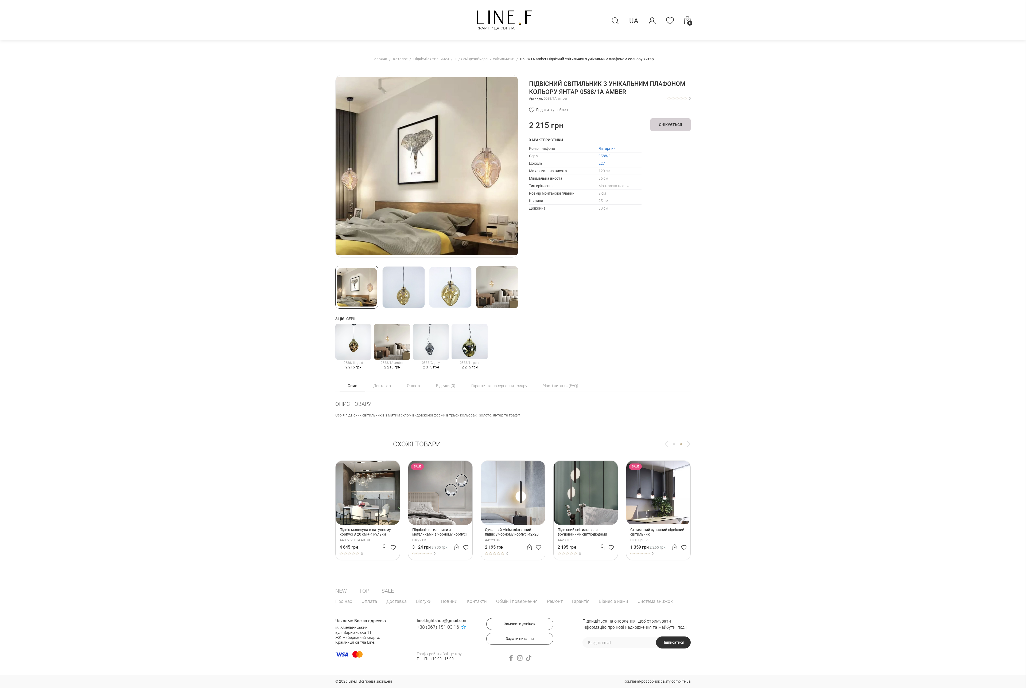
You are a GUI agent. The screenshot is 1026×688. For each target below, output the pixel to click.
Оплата (369, 601)
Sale (388, 591)
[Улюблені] (670, 20)
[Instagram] (520, 658)
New (341, 591)
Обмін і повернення (517, 601)
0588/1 (604, 156)
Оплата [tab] (413, 385)
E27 (601, 163)
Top (364, 591)
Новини (449, 601)
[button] (341, 20)
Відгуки (424, 601)
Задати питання (520, 638)
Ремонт (555, 601)
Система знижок (655, 601)
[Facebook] (511, 658)
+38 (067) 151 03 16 (438, 627)
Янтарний (607, 148)
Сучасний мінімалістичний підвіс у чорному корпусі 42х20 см (512, 532)
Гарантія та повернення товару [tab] (499, 385)
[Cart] (384, 547)
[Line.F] (504, 15)
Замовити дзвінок (519, 624)
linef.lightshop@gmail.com (442, 620)
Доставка (396, 601)
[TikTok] (529, 658)
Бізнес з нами (613, 601)
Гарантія (580, 601)
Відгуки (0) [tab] (445, 385)
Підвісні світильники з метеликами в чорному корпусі (439, 532)
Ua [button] (633, 20)
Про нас (343, 601)
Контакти (477, 601)
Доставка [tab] (382, 385)
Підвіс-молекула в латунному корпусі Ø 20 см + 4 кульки (365, 532)
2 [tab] (681, 444)
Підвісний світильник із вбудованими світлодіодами (582, 532)
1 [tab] (674, 444)
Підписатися (673, 642)
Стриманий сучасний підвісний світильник (657, 532)
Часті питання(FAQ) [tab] (560, 385)
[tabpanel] (513, 510)
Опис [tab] (352, 385)
